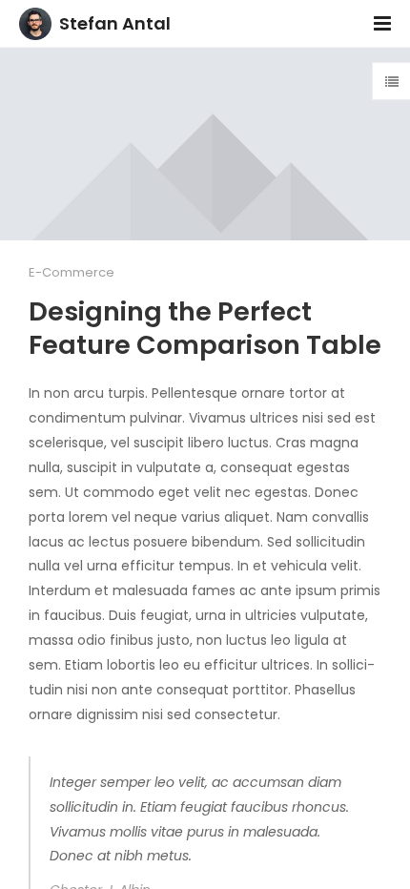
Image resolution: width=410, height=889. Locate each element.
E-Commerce (71, 272)
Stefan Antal (115, 23)
